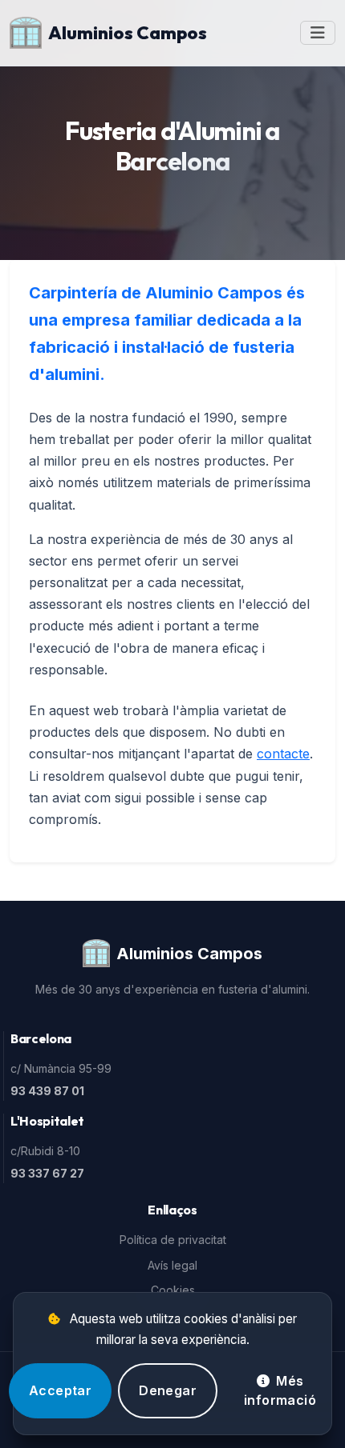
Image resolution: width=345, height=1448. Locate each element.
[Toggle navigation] (317, 33)
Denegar (168, 1390)
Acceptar (60, 1390)
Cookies (173, 1290)
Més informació (280, 1390)
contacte (283, 754)
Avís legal (172, 1265)
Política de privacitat (173, 1239)
